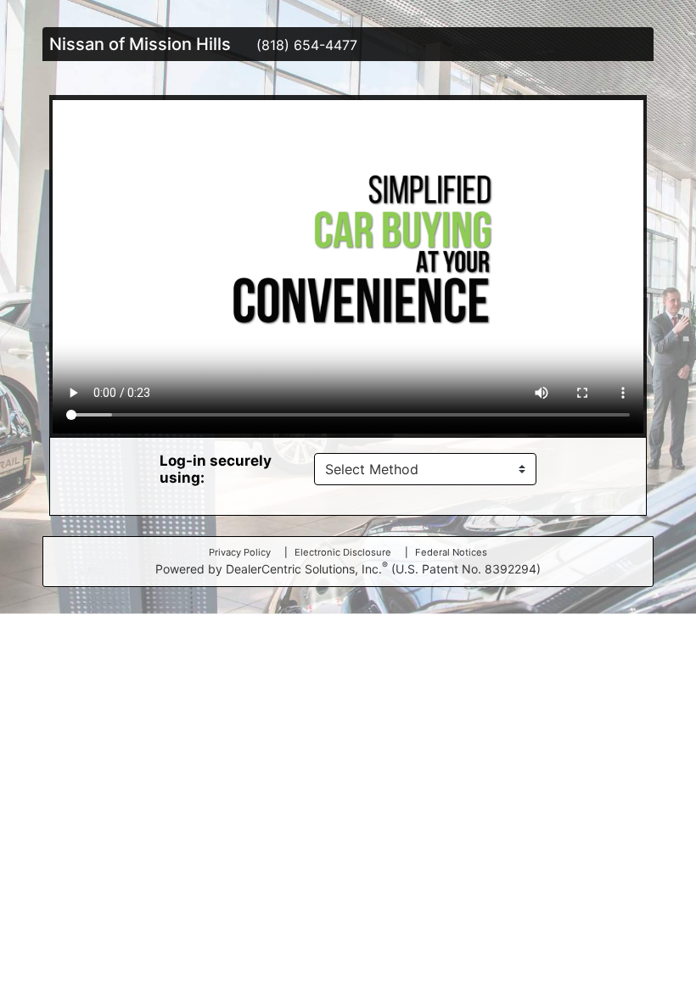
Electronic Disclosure (343, 552)
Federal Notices (451, 552)
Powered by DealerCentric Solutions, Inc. (348, 567)
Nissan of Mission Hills (140, 44)
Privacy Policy (240, 552)
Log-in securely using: (216, 469)
